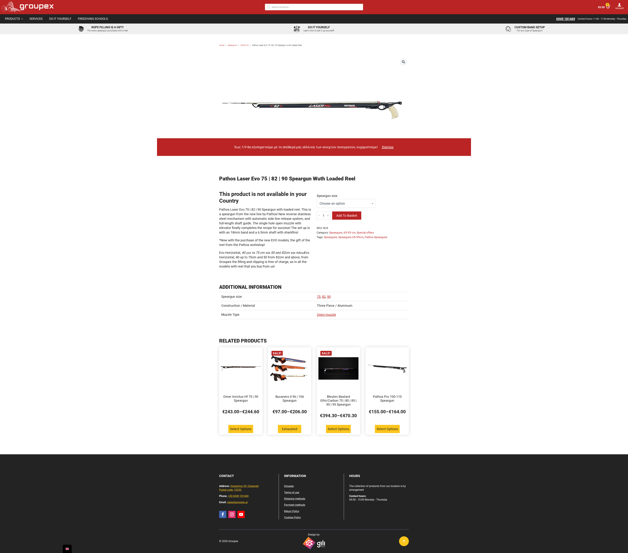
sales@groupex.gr (237, 502)
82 (324, 297)
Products (12, 18)
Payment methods (294, 504)
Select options (240, 429)
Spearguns (232, 45)
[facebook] (222, 514)
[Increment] (328, 215)
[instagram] (232, 514)
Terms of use (291, 492)
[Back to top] (404, 541)
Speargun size (327, 195)
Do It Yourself (60, 18)
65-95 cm (245, 45)
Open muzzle (326, 315)
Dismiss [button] (387, 147)
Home (221, 45)
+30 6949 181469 (238, 496)
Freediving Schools (93, 18)
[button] (403, 62)
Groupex (289, 486)
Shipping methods (294, 498)
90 (329, 297)
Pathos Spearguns (376, 237)
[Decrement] (319, 215)
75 (319, 297)
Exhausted (289, 429)
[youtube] (241, 514)
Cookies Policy (292, 517)
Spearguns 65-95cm (351, 237)
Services (36, 18)
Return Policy (291, 511)
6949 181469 (565, 19)
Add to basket (346, 216)
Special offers (365, 232)
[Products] (23, 19)
